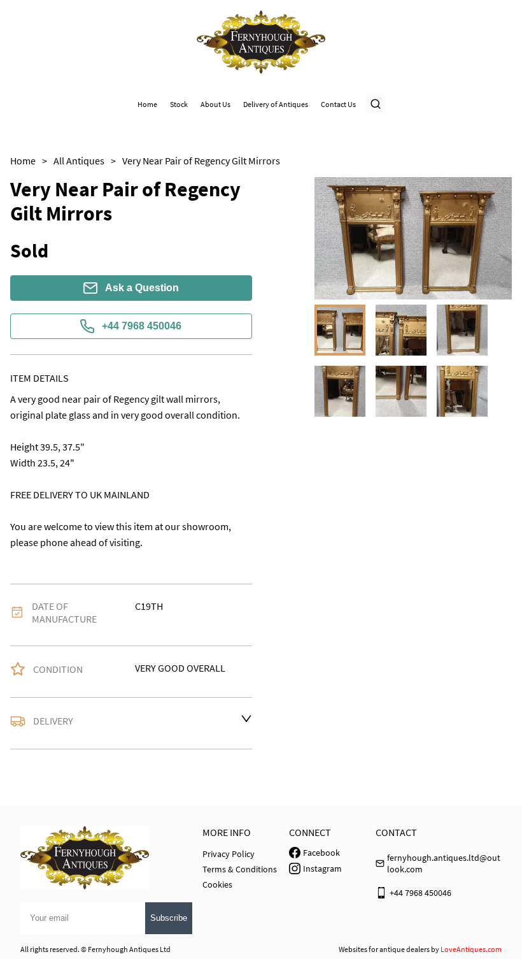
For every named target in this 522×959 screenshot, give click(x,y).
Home (147, 104)
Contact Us (338, 104)
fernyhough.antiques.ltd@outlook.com (443, 863)
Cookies (217, 884)
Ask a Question (142, 287)
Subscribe (168, 918)
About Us (215, 104)
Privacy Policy (228, 854)
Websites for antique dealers (384, 949)
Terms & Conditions (239, 869)
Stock (179, 104)
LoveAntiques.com (471, 949)
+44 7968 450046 (141, 326)
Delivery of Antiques (275, 104)
